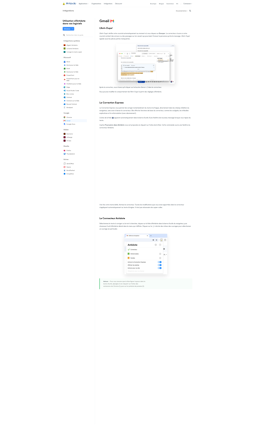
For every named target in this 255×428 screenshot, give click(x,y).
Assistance (170, 4)
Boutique (153, 4)
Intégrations (68, 10)
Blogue (161, 4)
